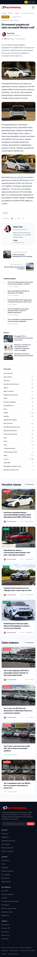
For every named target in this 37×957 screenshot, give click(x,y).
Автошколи (5, 931)
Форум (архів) (6, 881)
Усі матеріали (29, 484)
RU (29, 2)
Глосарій (4, 898)
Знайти (30, 824)
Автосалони (5, 924)
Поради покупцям (7, 871)
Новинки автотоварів (18, 420)
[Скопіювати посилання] (22, 218)
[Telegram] (12, 218)
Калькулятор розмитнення (10, 901)
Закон (18, 398)
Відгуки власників (7, 847)
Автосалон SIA (18, 373)
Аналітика (18, 380)
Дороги (18, 387)
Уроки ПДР (18, 462)
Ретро (18, 441)
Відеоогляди (6, 878)
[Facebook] (15, 218)
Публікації (5, 867)
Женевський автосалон (18, 395)
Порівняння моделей (8, 840)
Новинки (18, 416)
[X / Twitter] (19, 218)
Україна (5, 17)
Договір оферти (14, 950)
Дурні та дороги (18, 391)
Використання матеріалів (27, 950)
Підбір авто (5, 837)
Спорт (18, 445)
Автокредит (5, 905)
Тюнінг (18, 455)
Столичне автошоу (18, 448)
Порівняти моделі (7, 912)
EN (33, 2)
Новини (18, 412)
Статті (4, 864)
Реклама (4, 953)
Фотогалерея (6, 844)
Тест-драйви (6, 874)
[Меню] (33, 7)
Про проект (5, 938)
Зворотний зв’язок (13, 953)
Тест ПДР (4, 891)
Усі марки (5, 833)
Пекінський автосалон (18, 434)
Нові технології (18, 423)
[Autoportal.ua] (11, 7)
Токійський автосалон (18, 452)
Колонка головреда (18, 402)
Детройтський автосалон (18, 384)
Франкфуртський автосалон (18, 466)
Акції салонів (18, 377)
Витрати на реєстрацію (9, 908)
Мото (18, 409)
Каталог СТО (6, 928)
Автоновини (5, 860)
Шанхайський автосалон (18, 470)
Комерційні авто (18, 405)
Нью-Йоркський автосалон (18, 427)
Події (18, 437)
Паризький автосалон (18, 430)
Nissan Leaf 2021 (17, 177)
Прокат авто (6, 935)
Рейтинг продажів (7, 851)
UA (26, 2)
